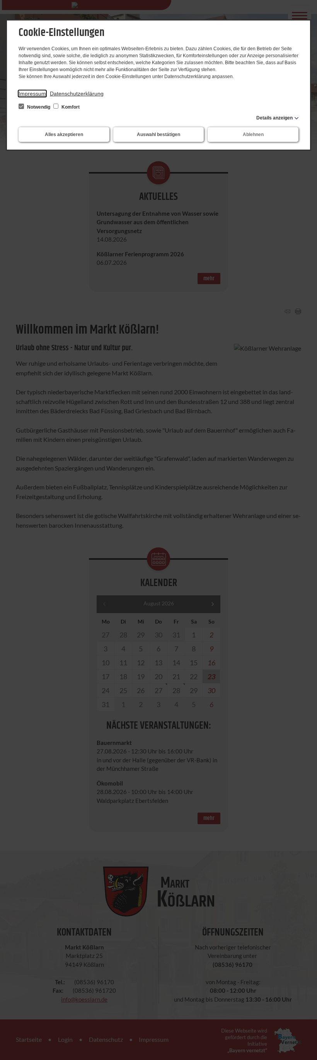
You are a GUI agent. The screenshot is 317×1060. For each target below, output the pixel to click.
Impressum (32, 93)
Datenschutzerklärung (77, 93)
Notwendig (38, 107)
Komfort (70, 107)
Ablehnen (253, 134)
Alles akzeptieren (64, 134)
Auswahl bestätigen (158, 134)
